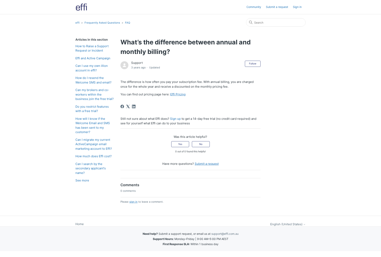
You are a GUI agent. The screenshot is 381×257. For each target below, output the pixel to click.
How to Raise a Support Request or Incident (92, 48)
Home (79, 224)
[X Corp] (128, 106)
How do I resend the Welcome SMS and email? (93, 80)
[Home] (81, 7)
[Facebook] (122, 106)
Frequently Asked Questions (102, 22)
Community (253, 7)
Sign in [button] (297, 7)
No (200, 144)
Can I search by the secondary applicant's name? (90, 168)
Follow (252, 63)
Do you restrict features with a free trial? (92, 109)
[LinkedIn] (134, 106)
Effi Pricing (178, 94)
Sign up (175, 119)
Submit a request (277, 7)
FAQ (127, 22)
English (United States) (286, 224)
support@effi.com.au (225, 233)
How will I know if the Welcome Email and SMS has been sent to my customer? (92, 125)
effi (77, 22)
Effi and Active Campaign (92, 58)
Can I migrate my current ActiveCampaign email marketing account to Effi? (93, 144)
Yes (180, 144)
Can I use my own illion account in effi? (91, 68)
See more (82, 180)
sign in (133, 201)
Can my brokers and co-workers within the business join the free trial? (94, 94)
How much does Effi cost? (93, 156)
